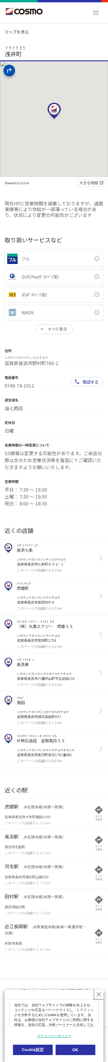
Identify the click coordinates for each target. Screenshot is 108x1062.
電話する (90, 382)
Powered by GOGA (17, 183)
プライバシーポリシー (54, 1036)
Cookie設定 (33, 1049)
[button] (96, 13)
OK (75, 1050)
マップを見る (17, 32)
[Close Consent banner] (98, 994)
